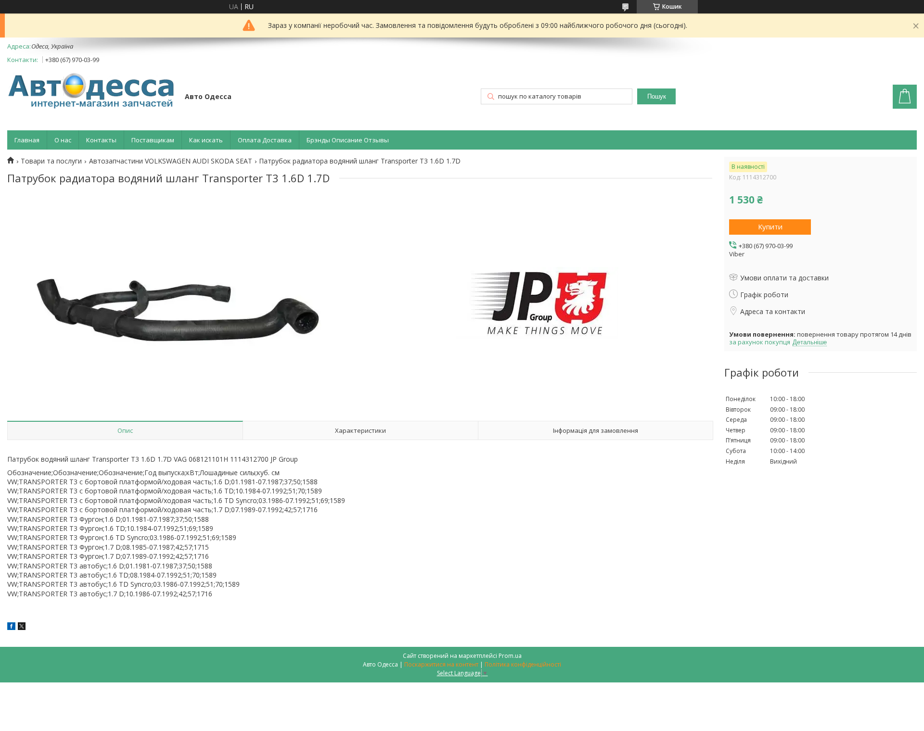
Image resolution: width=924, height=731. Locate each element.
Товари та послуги (51, 161)
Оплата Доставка (265, 140)
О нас (62, 140)
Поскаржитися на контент (441, 664)
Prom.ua (510, 656)
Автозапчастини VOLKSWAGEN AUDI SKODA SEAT (170, 161)
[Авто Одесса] (91, 92)
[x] (22, 627)
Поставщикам (152, 140)
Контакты (101, 140)
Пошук (656, 96)
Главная (26, 140)
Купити (770, 226)
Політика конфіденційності (523, 664)
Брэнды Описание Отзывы (348, 140)
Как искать (206, 140)
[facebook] (11, 627)
